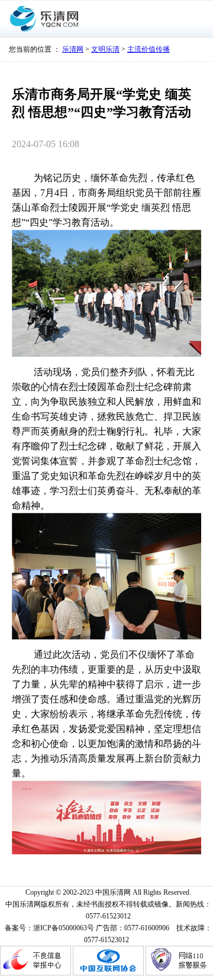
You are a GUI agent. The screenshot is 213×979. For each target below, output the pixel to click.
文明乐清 (105, 49)
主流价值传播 (148, 49)
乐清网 (72, 49)
